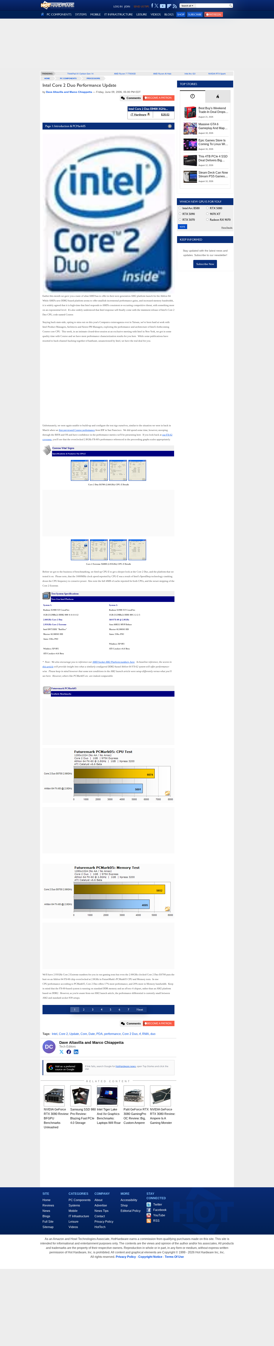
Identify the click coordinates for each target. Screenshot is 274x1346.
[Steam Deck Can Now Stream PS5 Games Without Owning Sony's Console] (190, 177)
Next (140, 1009)
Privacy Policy (104, 1221)
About (98, 1200)
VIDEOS (156, 14)
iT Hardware (138, 114)
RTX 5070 (188, 219)
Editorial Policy (131, 1210)
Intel (54, 1033)
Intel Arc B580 (191, 208)
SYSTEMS (81, 14)
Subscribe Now (205, 264)
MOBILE (95, 14)
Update (74, 1033)
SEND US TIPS (141, 6)
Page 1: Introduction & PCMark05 (65, 126)
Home (46, 1200)
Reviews (48, 1205)
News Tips (101, 1210)
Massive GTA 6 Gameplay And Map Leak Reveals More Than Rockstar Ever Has (212, 126)
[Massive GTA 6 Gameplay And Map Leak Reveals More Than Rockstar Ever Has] (190, 128)
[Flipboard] (169, 6)
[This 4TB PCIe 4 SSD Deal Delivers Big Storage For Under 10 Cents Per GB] (190, 161)
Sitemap (47, 1227)
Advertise (101, 1205)
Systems (74, 1205)
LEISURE (141, 14)
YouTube (159, 1215)
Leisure (73, 1221)
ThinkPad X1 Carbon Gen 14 (80, 73)
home (47, 78)
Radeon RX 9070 (220, 219)
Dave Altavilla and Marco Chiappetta (91, 1042)
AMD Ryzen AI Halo (162, 73)
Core (84, 1033)
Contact (100, 1216)
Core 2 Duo (130, 1033)
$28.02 (165, 114)
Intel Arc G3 (190, 73)
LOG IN (118, 6)
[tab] (192, 96)
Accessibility (129, 1200)
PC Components (68, 78)
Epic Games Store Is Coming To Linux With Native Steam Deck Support (213, 142)
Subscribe (195, 14)
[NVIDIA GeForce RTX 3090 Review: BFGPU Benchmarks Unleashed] (54, 1096)
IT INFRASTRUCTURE (118, 14)
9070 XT (215, 214)
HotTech (100, 1227)
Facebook (159, 1209)
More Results (226, 227)
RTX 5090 (188, 214)
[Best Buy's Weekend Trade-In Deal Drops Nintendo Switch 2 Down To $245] (190, 112)
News (46, 1210)
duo (152, 1033)
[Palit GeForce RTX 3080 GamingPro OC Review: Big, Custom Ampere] (134, 1096)
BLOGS (169, 14)
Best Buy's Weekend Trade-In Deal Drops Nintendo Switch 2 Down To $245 (212, 110)
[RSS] (175, 6)
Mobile (73, 1210)
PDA (99, 1033)
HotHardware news (126, 1066)
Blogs (46, 1216)
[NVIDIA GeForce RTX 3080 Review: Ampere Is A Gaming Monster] (160, 1096)
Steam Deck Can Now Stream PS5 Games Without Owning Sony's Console (213, 174)
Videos (73, 1227)
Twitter (157, 1204)
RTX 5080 (215, 208)
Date (92, 1033)
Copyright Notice (150, 1256)
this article (47, 666)
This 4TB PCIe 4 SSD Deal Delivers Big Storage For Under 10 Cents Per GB (213, 158)
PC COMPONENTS (59, 14)
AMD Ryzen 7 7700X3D (125, 73)
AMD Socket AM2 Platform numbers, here (113, 662)
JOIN (127, 6)
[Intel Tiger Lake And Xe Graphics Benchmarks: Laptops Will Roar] (107, 1096)
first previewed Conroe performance (77, 430)
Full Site (47, 1221)
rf (140, 1033)
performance (112, 1033)
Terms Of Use (174, 1256)
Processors (93, 78)
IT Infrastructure (79, 1216)
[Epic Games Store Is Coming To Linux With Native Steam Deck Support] (190, 145)
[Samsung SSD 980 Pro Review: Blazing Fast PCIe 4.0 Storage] (80, 1096)
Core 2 (63, 1033)
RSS (156, 1220)
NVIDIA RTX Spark (217, 73)
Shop (180, 14)
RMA (145, 1033)
